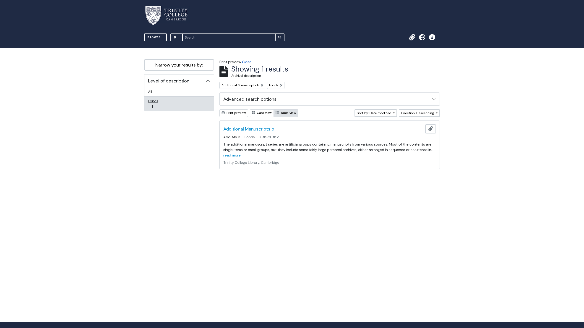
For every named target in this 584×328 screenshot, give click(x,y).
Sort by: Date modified (374, 113)
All (150, 91)
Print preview (236, 113)
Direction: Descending (418, 113)
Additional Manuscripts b (248, 129)
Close (246, 61)
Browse (154, 37)
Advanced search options (249, 99)
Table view (288, 113)
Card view (264, 113)
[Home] (169, 15)
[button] (412, 37)
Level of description (168, 81)
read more (232, 155)
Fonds (155, 103)
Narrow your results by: (179, 65)
